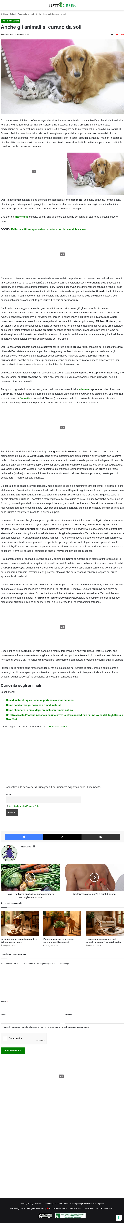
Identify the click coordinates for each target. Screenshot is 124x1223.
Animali (13, 14)
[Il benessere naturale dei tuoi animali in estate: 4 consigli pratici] (105, 923)
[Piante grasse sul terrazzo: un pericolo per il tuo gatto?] (62, 923)
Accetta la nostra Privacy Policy (25, 806)
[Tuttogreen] (62, 5)
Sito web (69, 1014)
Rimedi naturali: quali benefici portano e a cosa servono (39, 700)
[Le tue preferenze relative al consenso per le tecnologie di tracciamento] (119, 1218)
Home (5, 14)
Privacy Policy (26, 1203)
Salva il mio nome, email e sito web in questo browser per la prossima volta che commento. (46, 1027)
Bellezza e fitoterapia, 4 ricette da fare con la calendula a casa (48, 229)
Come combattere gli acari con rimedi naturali (33, 705)
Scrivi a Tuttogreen (72, 1203)
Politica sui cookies (43, 1203)
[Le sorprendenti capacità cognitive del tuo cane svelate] (20, 923)
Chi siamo (58, 1203)
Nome (4, 1001)
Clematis (25, 398)
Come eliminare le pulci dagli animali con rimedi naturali (40, 710)
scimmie (84, 389)
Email (8, 794)
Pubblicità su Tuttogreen (93, 1203)
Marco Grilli (8, 35)
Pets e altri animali (26, 14)
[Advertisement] (33, 171)
